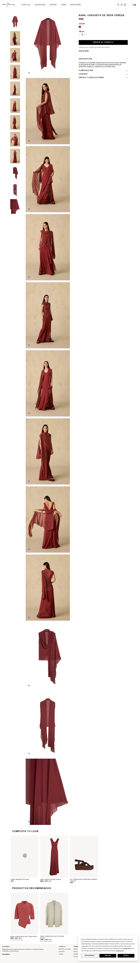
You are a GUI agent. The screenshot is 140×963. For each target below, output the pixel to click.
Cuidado (83, 74)
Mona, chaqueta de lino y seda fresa (23, 936)
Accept (126, 955)
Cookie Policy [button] (127, 948)
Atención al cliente (65, 949)
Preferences (90, 955)
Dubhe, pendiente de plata (19, 879)
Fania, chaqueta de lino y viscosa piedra (52, 937)
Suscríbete (6, 954)
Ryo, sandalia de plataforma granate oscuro (83, 880)
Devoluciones (77, 951)
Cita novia (62, 951)
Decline (108, 955)
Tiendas (61, 954)
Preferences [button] (119, 950)
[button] (117, 5)
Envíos (75, 949)
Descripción (85, 59)
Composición (86, 70)
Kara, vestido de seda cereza (50, 879)
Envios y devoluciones (91, 77)
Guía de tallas (84, 51)
